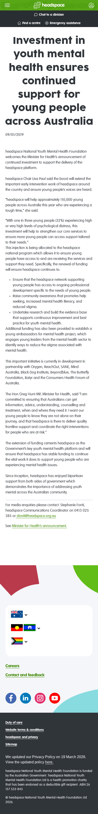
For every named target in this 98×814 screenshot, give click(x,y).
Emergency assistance (65, 23)
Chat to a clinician (51, 14)
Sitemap (11, 744)
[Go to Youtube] (54, 698)
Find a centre (31, 23)
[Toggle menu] (7, 5)
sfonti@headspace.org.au (36, 516)
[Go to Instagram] (40, 698)
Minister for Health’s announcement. (39, 526)
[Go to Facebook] (10, 698)
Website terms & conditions (24, 730)
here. (49, 762)
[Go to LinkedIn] (25, 698)
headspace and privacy (21, 737)
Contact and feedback (24, 675)
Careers (12, 666)
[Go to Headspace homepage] (40, 5)
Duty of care (14, 722)
